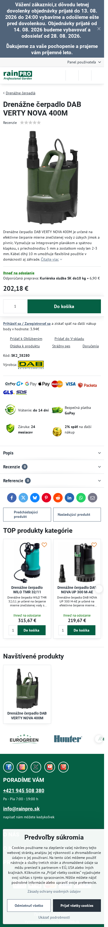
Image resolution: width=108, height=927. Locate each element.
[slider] (30, 122)
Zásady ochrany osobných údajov (54, 891)
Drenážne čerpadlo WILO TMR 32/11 (27, 589)
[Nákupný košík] (85, 75)
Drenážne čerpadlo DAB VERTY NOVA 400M (27, 715)
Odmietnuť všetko (29, 905)
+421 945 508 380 (23, 791)
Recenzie (10, 122)
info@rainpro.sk (21, 809)
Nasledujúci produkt (74, 514)
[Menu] (97, 75)
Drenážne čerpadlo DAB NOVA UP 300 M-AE (77, 589)
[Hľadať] (72, 75)
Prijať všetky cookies (77, 905)
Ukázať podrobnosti (54, 917)
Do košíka (64, 306)
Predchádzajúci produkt (26, 514)
